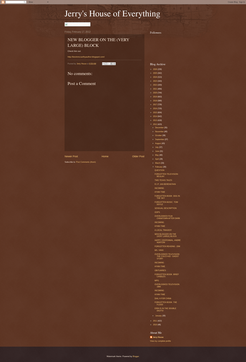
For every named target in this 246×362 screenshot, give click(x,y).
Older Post (138, 156)
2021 (155, 89)
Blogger (136, 356)
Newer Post (71, 156)
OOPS (157, 212)
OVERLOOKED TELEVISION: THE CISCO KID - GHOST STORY (167, 256)
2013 (155, 120)
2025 (155, 73)
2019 (155, 97)
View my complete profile (160, 341)
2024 (155, 77)
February (159, 167)
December (159, 128)
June (157, 151)
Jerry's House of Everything (112, 13)
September (160, 139)
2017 (155, 104)
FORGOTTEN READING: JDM (167, 246)
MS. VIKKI (159, 250)
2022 (155, 85)
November (159, 131)
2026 (155, 69)
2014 (155, 116)
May (157, 155)
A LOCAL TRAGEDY (163, 230)
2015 (155, 112)
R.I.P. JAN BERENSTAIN (165, 184)
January (158, 316)
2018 (155, 101)
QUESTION (159, 170)
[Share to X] (108, 63)
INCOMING (159, 188)
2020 (155, 93)
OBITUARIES (160, 270)
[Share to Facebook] (111, 63)
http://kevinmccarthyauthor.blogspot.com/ (86, 57)
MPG (157, 280)
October (158, 135)
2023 (155, 81)
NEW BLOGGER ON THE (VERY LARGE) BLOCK (166, 235)
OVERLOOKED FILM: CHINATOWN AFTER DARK (167, 217)
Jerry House (158, 337)
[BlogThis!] (106, 63)
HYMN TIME (160, 192)
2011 (155, 321)
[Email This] (103, 63)
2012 (155, 124)
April (157, 159)
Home (105, 156)
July (157, 147)
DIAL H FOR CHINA (163, 298)
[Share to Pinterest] (114, 63)
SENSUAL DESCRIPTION (166, 208)
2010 (155, 325)
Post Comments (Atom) (86, 162)
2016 (155, 108)
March (158, 163)
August (158, 143)
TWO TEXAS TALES (163, 180)
